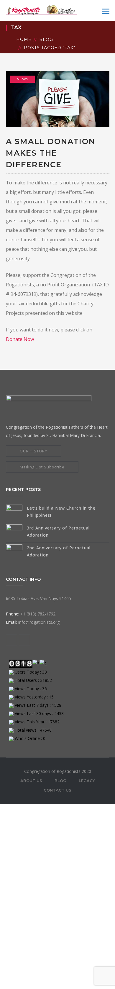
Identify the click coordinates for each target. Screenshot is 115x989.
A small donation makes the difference (50, 153)
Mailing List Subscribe (42, 467)
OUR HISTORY (33, 451)
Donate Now (20, 339)
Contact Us (57, 790)
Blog (46, 39)
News (22, 79)
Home (24, 39)
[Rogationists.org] (41, 10)
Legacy (87, 780)
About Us (31, 780)
